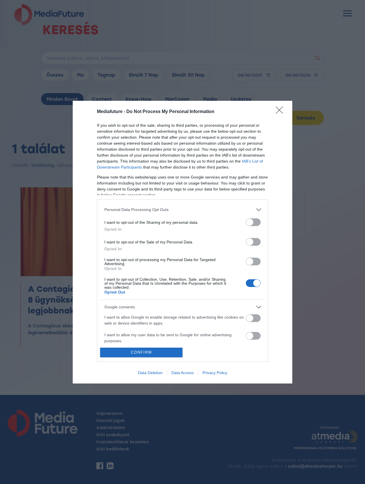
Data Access (182, 372)
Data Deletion (150, 372)
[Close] (281, 111)
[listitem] (182, 210)
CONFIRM (141, 352)
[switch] (253, 222)
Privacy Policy (214, 372)
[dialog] (182, 242)
